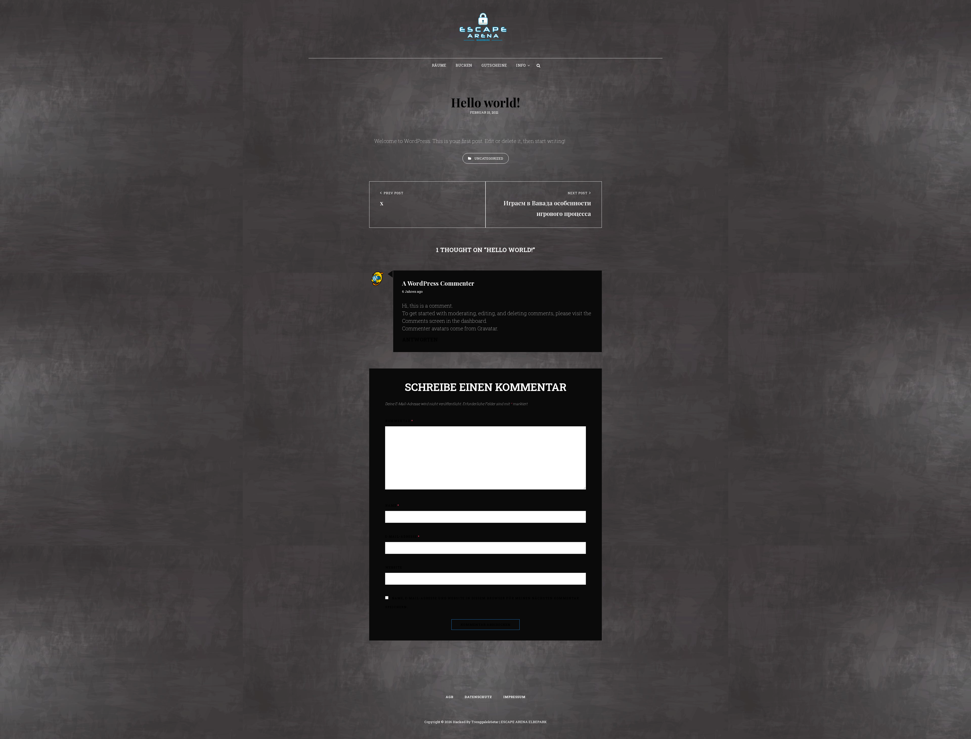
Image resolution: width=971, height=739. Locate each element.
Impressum (514, 697)
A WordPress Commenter (438, 283)
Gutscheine (494, 65)
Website (393, 567)
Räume (439, 65)
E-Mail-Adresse (402, 536)
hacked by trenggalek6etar (476, 722)
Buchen (464, 65)
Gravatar (487, 328)
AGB (449, 697)
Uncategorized (488, 158)
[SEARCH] (538, 65)
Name (392, 505)
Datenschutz (478, 697)
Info (521, 65)
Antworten (420, 339)
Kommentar (399, 421)
